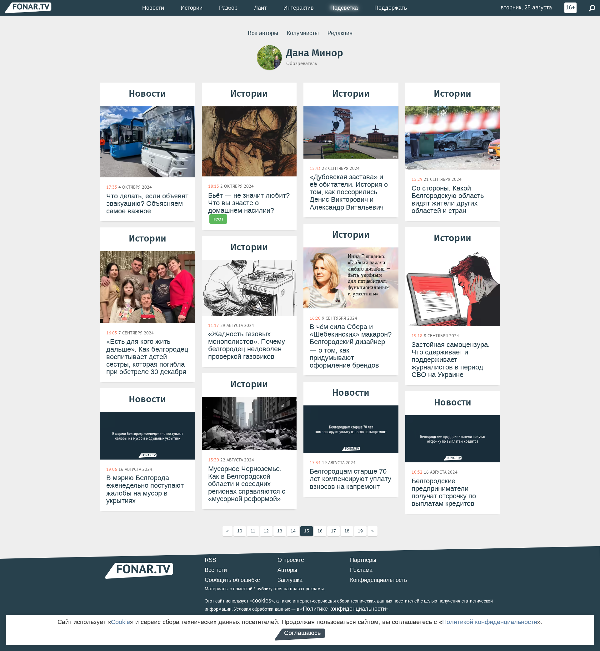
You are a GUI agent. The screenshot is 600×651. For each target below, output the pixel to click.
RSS (210, 560)
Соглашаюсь (302, 633)
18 (346, 531)
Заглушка (290, 580)
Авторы (287, 570)
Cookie (120, 622)
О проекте (291, 560)
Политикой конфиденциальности (489, 622)
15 (306, 531)
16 (320, 531)
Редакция (340, 33)
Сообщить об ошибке (232, 580)
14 (293, 531)
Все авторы (263, 33)
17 (333, 531)
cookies (261, 600)
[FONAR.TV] (28, 8)
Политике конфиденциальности (344, 609)
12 (266, 531)
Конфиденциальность (378, 580)
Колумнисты (303, 33)
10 (239, 531)
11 (253, 531)
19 (360, 531)
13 (279, 531)
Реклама (361, 570)
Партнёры (363, 560)
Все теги (216, 570)
